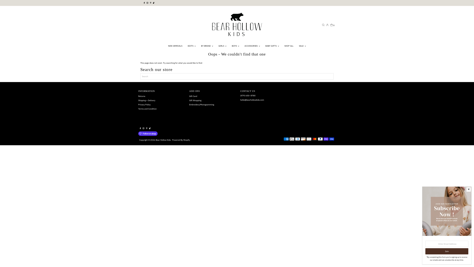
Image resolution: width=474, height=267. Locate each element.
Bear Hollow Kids (163, 140)
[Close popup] (468, 189)
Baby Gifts (271, 46)
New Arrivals (175, 46)
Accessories (251, 46)
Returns (141, 96)
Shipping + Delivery (146, 100)
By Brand (206, 46)
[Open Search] (323, 25)
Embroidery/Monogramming (201, 104)
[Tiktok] (153, 3)
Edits (191, 46)
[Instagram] (147, 3)
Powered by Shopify (181, 140)
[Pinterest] (150, 3)
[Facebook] (144, 3)
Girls (221, 46)
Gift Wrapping (195, 100)
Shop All (289, 46)
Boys (234, 46)
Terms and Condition (147, 109)
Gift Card (193, 96)
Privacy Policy (144, 104)
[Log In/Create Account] (327, 25)
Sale (301, 46)
